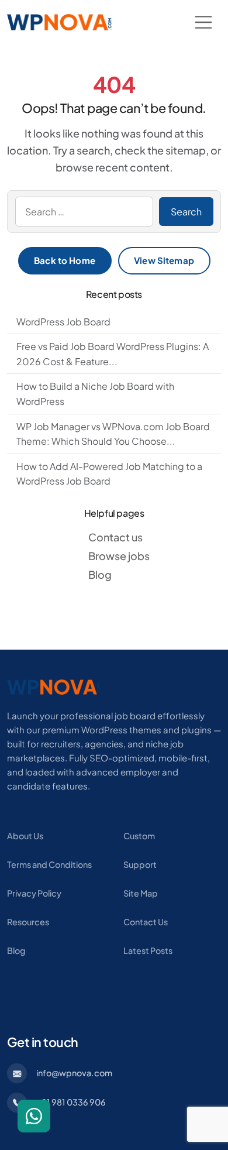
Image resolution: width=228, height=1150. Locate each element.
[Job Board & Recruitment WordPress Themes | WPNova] (54, 685)
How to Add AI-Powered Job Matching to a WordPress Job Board (109, 474)
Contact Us (145, 921)
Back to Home (64, 260)
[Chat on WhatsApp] (34, 1116)
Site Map (140, 893)
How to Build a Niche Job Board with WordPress (95, 393)
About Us (25, 835)
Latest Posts (147, 950)
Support (140, 864)
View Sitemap (164, 260)
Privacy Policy (34, 893)
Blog (100, 574)
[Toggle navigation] (203, 22)
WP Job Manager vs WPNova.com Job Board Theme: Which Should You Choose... (113, 434)
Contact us (115, 537)
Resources (28, 921)
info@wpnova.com (74, 1072)
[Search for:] (84, 212)
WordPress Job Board (63, 321)
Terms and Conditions (49, 864)
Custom (139, 835)
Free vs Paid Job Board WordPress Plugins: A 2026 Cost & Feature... (112, 354)
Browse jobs (119, 555)
